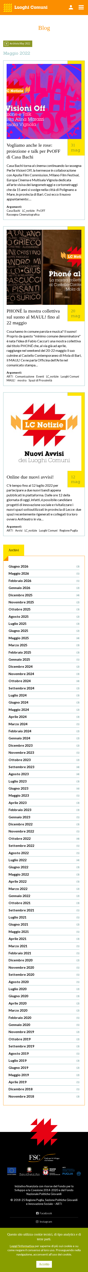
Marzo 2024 (44, 724)
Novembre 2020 (44, 967)
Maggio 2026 (44, 573)
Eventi (40, 376)
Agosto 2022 (44, 853)
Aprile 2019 (44, 1082)
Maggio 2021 (44, 931)
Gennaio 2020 (44, 1025)
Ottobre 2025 (44, 609)
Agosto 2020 (44, 982)
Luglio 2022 (44, 860)
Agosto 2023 (44, 774)
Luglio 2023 (44, 781)
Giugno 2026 (44, 566)
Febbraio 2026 (44, 581)
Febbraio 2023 (44, 810)
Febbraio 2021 (44, 953)
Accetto (44, 1264)
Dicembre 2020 (44, 960)
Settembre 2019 (44, 1046)
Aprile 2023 (44, 803)
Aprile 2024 (44, 717)
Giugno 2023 (44, 788)
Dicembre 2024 (44, 666)
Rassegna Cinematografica (23, 214)
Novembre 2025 (44, 602)
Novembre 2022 (44, 831)
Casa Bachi (13, 210)
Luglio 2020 (44, 989)
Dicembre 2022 (44, 824)
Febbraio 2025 (44, 652)
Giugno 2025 (44, 630)
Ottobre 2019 (44, 1039)
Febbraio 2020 (44, 1017)
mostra (22, 380)
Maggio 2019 (44, 1075)
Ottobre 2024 (44, 681)
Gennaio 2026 (44, 588)
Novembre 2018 (44, 1096)
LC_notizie (28, 210)
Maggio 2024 (44, 709)
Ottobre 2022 (44, 838)
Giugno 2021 (44, 924)
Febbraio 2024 (44, 731)
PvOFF (41, 210)
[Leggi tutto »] (44, 140)
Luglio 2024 (44, 695)
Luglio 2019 (44, 1060)
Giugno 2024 (44, 702)
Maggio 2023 (44, 795)
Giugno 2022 (44, 867)
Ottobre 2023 (44, 760)
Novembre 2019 (44, 1032)
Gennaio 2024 (44, 738)
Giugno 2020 (44, 996)
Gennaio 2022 (44, 896)
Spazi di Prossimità (40, 380)
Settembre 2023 (44, 767)
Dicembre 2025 (44, 595)
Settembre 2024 (44, 688)
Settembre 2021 (44, 910)
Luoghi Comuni (70, 376)
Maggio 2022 (44, 874)
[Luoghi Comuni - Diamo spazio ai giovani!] (25, 7)
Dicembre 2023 (44, 745)
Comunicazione (24, 376)
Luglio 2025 (44, 623)
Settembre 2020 (44, 974)
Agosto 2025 (44, 616)
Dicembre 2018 (44, 1089)
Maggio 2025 (44, 638)
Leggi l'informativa (22, 1246)
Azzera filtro (6, 44)
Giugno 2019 (44, 1067)
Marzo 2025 (44, 645)
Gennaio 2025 (44, 659)
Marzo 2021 (44, 946)
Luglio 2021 (44, 917)
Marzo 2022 (44, 889)
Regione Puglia (69, 530)
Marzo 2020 (44, 1010)
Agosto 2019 (44, 1053)
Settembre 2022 (44, 845)
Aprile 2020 (44, 1003)
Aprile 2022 (44, 881)
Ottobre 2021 (44, 903)
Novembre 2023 (44, 752)
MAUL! (11, 380)
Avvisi (18, 530)
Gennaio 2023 (44, 817)
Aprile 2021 (44, 939)
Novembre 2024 (44, 674)
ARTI (10, 376)
